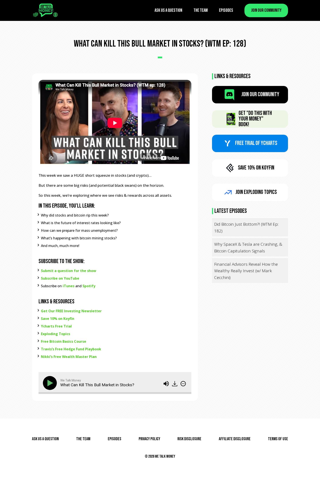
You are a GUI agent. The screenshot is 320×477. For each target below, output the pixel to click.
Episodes (226, 10)
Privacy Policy (149, 439)
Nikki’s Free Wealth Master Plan (69, 356)
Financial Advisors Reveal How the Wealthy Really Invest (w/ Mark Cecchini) (246, 270)
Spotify (89, 286)
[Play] (50, 383)
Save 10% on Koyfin (57, 318)
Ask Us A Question (168, 10)
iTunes (68, 286)
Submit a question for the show (68, 270)
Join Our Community (266, 10)
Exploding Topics (55, 333)
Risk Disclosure (189, 439)
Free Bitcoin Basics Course (63, 341)
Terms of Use (278, 439)
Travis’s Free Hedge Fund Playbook (71, 349)
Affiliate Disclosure (235, 439)
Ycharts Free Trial (56, 326)
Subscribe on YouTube (60, 278)
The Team (201, 10)
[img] (183, 383)
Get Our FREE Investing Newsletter (71, 311)
